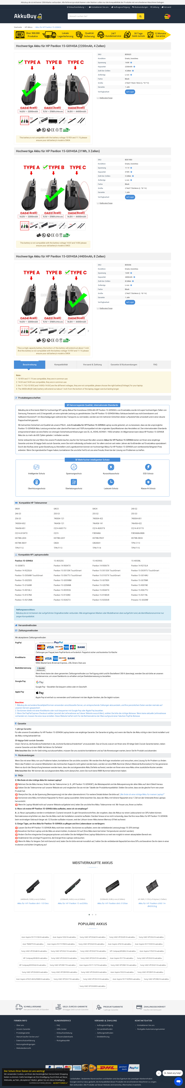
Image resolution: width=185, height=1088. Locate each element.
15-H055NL (136, 561)
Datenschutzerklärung (25, 1040)
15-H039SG (97, 561)
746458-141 (97, 523)
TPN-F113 (58, 548)
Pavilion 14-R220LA (23, 570)
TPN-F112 (19, 548)
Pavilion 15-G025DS (23, 580)
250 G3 (57, 514)
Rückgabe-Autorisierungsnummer (151, 1029)
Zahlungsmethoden (105, 1033)
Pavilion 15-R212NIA (23, 600)
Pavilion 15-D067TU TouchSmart (68, 575)
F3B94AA (96, 533)
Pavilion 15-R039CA (62, 590)
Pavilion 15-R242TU (62, 600)
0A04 (17, 509)
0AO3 (56, 509)
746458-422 (136, 523)
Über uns (20, 1025)
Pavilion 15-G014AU (139, 575)
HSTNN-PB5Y (98, 538)
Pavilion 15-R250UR (100, 600)
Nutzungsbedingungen (25, 1044)
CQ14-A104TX (21, 533)
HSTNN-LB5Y (59, 538)
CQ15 (56, 533)
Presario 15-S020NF (139, 600)
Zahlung (155, 7)
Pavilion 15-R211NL (139, 595)
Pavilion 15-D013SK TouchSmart (68, 570)
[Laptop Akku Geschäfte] (28, 18)
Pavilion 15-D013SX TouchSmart (106, 570)
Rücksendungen (141, 7)
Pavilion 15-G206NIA (62, 585)
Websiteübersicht (23, 1048)
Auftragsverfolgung (122, 7)
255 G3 (134, 514)
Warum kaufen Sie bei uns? (27, 1036)
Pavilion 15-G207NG (100, 585)
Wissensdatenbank (65, 1036)
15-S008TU (20, 566)
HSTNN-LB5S (20, 538)
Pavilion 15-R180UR (100, 595)
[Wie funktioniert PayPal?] (128, 1071)
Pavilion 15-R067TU (139, 590)
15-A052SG (59, 561)
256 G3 (18, 518)
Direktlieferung (103, 1036)
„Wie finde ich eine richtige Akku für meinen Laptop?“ (142, 794)
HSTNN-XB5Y (21, 543)
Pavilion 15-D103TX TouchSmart (106, 575)
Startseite (18, 27)
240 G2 (134, 509)
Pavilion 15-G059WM (62, 580)
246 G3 (18, 514)
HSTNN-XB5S (137, 538)
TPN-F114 (96, 548)
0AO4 (94, 509)
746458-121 (59, 523)
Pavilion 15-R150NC (62, 595)
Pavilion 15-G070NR (139, 580)
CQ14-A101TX (137, 528)
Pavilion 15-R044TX (100, 590)
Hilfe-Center (62, 1029)
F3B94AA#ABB (138, 533)
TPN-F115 (135, 548)
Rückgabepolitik (63, 1040)
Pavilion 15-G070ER (100, 580)
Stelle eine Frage (106, 98)
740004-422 (97, 518)
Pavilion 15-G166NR (23, 585)
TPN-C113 (135, 543)
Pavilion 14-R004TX (62, 566)
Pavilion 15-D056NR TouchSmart (29, 575)
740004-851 (136, 518)
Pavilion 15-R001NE (139, 585)
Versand (167, 7)
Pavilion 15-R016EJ (23, 590)
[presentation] (29, 365)
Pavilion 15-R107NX (23, 595)
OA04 (56, 543)
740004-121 (59, 518)
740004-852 (20, 523)
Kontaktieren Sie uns (100, 7)
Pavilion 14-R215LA (139, 566)
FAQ (58, 1025)
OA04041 (96, 543)
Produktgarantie (23, 1033)
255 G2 (95, 514)
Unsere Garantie (23, 1029)
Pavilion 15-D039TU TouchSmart (145, 570)
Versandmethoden (105, 1029)
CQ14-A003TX (98, 528)
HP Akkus (29, 27)
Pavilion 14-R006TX (100, 566)
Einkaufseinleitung (76, 7)
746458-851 (20, 528)
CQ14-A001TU (60, 528)
